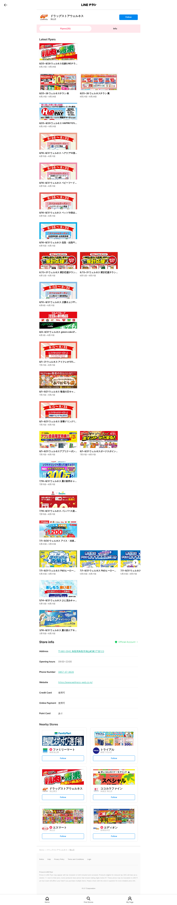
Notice (41, 859)
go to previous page (5, 5)
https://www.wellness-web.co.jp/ (75, 682)
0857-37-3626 (66, 672)
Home (47, 902)
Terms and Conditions (76, 859)
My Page (129, 902)
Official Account (127, 642)
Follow (128, 18)
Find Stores (88, 902)
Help (49, 859)
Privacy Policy (59, 859)
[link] (44, 17)
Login (89, 859)
